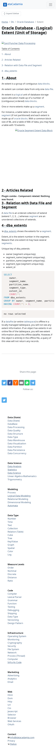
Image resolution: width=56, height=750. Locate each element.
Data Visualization (17, 443)
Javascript (13, 711)
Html (10, 695)
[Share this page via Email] (21, 382)
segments (7, 243)
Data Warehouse (16, 440)
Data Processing (16, 427)
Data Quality (14, 430)
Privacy (11, 740)
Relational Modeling (18, 499)
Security (12, 646)
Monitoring (13, 639)
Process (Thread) (16, 655)
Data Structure (15, 433)
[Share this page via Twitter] (4, 382)
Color (10, 551)
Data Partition (15, 446)
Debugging (13, 610)
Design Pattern (15, 623)
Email (10, 681)
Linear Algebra (15, 476)
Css (9, 708)
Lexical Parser (15, 597)
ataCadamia (15, 4)
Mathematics (30, 476)
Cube (10, 534)
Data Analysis (14, 466)
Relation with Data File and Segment (23, 65)
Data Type (13, 436)
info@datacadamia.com (22, 737)
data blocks (44, 83)
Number (12, 518)
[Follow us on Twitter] (4, 400)
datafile (9, 321)
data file (49, 89)
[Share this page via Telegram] (32, 382)
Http (10, 701)
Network (12, 652)
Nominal (12, 570)
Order (11, 567)
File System (13, 649)
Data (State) (14, 420)
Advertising (13, 675)
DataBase (12, 423)
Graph (11, 544)
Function (12, 603)
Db (12, 21)
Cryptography (15, 642)
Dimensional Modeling (19, 502)
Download (49, 273)
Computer (13, 659)
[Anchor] (18, 78)
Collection (13, 528)
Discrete (12, 574)
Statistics (12, 469)
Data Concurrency (17, 453)
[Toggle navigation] (50, 4)
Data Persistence (16, 450)
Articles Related (13, 59)
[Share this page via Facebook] (10, 382)
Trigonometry (15, 479)
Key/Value (13, 541)
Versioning (13, 619)
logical (19, 94)
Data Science (14, 472)
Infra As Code (14, 662)
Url (9, 704)
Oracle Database (25, 21)
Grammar (13, 600)
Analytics (12, 678)
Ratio (10, 580)
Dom (10, 698)
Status (13, 744)
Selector (12, 714)
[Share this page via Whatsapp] (27, 382)
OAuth (11, 724)
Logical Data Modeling (19, 495)
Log (9, 554)
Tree (10, 538)
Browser (12, 717)
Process (12, 492)
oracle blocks (21, 118)
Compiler (12, 593)
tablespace (29, 321)
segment (39, 106)
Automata (13, 505)
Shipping (12, 613)
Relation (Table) (15, 531)
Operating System (17, 636)
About (8, 54)
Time (10, 521)
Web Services (14, 721)
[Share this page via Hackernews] (15, 382)
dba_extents (11, 70)
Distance (12, 577)
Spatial (11, 548)
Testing (11, 606)
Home (5, 21)
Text (10, 525)
